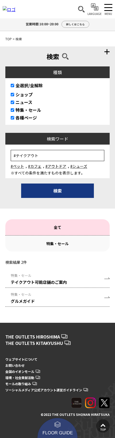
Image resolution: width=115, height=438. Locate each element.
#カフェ (34, 166)
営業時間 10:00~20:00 (55, 24)
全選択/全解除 (29, 85)
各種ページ (26, 117)
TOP (8, 39)
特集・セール (28, 110)
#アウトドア (55, 166)
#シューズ (78, 166)
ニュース (24, 102)
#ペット (17, 166)
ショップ (24, 94)
